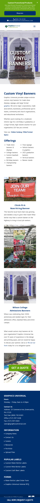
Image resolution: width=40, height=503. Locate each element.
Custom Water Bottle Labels (16, 463)
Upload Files (10, 452)
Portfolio (8, 448)
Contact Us (9, 437)
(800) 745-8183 (17, 415)
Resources (9, 445)
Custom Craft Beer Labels (15, 470)
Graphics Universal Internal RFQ (17, 484)
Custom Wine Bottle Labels (15, 467)
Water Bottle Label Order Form (17, 480)
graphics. (7, 106)
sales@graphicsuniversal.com (15, 424)
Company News (11, 433)
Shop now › (20, 13)
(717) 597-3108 (15, 418)
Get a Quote (20, 367)
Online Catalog (16, 132)
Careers (8, 441)
